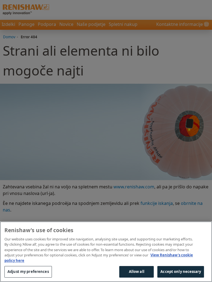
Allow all (136, 271)
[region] (106, 251)
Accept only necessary (180, 271)
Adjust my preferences (28, 271)
